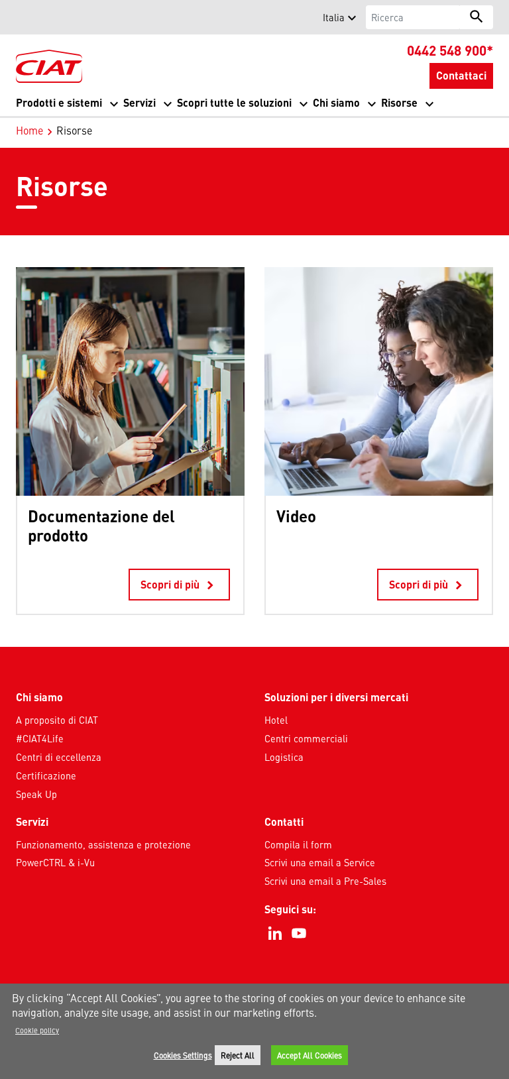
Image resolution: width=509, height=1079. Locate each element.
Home (29, 130)
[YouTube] (299, 933)
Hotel (276, 719)
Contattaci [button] (461, 75)
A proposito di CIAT (57, 719)
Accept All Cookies (309, 1055)
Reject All (237, 1055)
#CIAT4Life (40, 738)
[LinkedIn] (275, 933)
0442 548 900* (450, 50)
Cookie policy (37, 1030)
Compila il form (298, 844)
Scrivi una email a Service (319, 862)
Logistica (284, 757)
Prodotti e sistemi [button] (59, 102)
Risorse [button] (399, 102)
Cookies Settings (183, 1055)
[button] (24, 17)
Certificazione (46, 775)
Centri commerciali (306, 738)
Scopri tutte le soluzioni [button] (234, 102)
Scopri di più (179, 585)
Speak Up (36, 794)
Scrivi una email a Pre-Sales (325, 880)
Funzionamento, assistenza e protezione (103, 844)
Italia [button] (334, 17)
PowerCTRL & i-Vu (55, 862)
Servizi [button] (139, 102)
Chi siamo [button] (336, 102)
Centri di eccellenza (58, 757)
